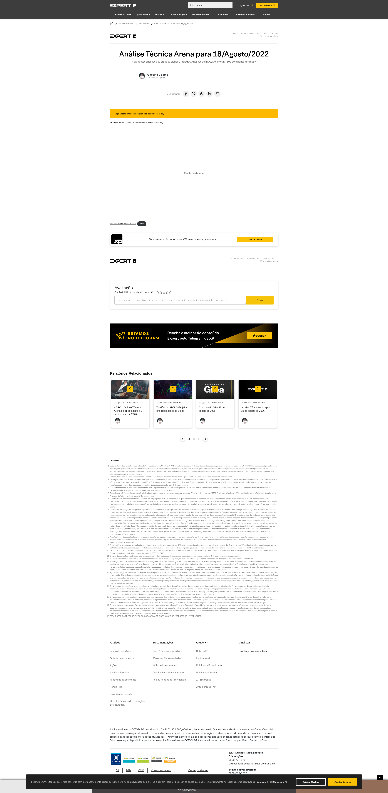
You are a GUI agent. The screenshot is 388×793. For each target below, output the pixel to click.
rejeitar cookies (311, 782)
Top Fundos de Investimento (168, 672)
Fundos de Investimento (123, 679)
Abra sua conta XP (267, 5)
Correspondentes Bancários (196, 772)
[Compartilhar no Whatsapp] (201, 94)
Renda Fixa (116, 686)
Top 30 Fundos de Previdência (169, 679)
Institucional (203, 658)
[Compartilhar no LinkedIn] (209, 94)
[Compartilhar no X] (194, 94)
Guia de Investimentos (122, 658)
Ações (113, 665)
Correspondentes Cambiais (159, 772)
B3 (117, 770)
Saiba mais (278, 782)
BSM (128, 770)
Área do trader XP (206, 686)
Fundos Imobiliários (120, 651)
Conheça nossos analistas (253, 651)
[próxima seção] (205, 439)
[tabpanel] (130, 404)
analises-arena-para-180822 (123, 223)
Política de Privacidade (209, 665)
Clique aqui (255, 239)
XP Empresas (203, 679)
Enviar (260, 300)
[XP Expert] (123, 5)
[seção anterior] (183, 439)
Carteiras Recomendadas (167, 658)
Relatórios (144, 23)
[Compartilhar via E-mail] (217, 94)
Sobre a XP (202, 651)
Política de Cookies (206, 672)
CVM (141, 770)
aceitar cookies (342, 782)
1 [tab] (189, 439)
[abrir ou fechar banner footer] (380, 777)
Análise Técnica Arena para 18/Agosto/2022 (175, 23)
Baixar (141, 223)
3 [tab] (198, 439)
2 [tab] (194, 439)
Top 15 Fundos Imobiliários (167, 651)
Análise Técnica (126, 23)
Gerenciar (261, 782)
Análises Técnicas (120, 672)
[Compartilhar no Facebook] (186, 94)
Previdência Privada (121, 694)
